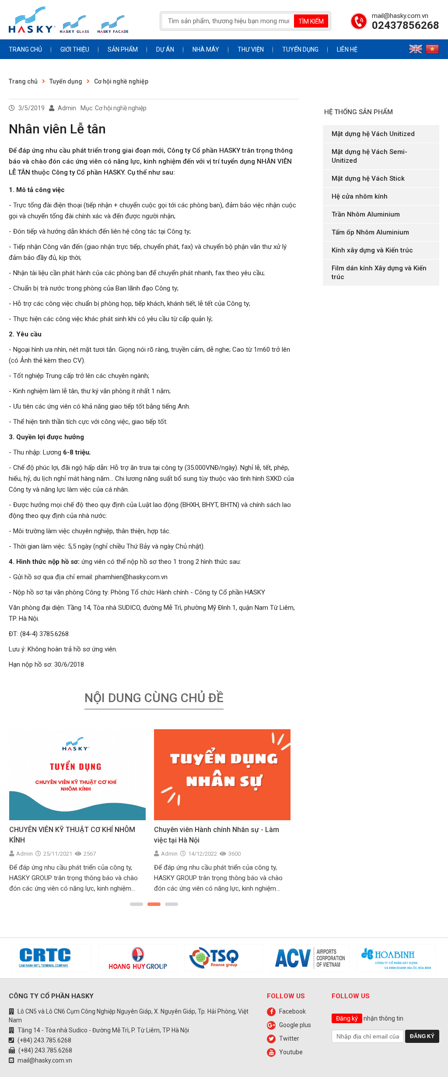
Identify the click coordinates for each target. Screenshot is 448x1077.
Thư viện (251, 49)
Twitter (289, 1038)
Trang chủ (25, 49)
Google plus (295, 1024)
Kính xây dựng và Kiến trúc (372, 250)
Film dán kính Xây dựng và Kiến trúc (379, 272)
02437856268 (405, 25)
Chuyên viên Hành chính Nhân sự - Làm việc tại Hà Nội (216, 834)
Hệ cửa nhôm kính (360, 196)
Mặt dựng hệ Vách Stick (368, 178)
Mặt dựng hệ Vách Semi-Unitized (369, 156)
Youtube (291, 1052)
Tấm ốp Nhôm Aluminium (370, 232)
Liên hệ (347, 49)
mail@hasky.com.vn (400, 16)
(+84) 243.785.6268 (44, 1040)
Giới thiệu (74, 49)
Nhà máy (205, 49)
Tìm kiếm (311, 21)
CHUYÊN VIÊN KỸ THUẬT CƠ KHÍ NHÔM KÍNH (72, 834)
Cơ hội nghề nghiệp (121, 81)
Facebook (292, 1011)
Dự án (165, 49)
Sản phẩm (123, 49)
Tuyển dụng (300, 49)
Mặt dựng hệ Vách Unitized (373, 134)
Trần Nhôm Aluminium (366, 214)
